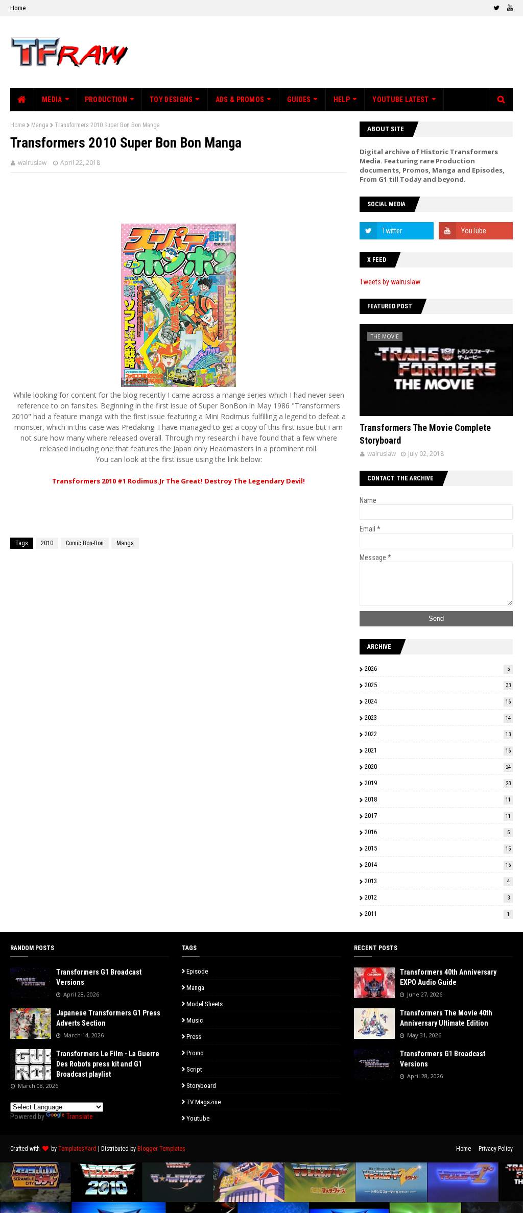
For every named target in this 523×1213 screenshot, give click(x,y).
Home (18, 8)
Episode (197, 971)
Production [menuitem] (106, 99)
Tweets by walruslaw (390, 282)
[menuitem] (22, 99)
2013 (437, 881)
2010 (47, 543)
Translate (79, 1116)
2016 (437, 832)
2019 (438, 783)
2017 (438, 815)
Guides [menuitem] (299, 99)
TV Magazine (203, 1102)
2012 (437, 897)
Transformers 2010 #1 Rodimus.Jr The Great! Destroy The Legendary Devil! (178, 481)
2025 (438, 685)
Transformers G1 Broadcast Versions (98, 977)
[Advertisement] (178, 198)
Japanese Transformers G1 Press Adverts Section (108, 1018)
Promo (195, 1053)
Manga (40, 125)
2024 (438, 701)
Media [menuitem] (52, 99)
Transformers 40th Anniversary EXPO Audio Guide (448, 977)
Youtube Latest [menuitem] (400, 99)
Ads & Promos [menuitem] (240, 99)
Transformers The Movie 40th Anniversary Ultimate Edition (446, 1018)
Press (193, 1036)
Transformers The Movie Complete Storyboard (425, 434)
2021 (438, 750)
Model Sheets (204, 1004)
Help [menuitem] (342, 99)
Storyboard (201, 1085)
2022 (438, 734)
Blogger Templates (161, 1148)
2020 (438, 766)
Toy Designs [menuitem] (171, 99)
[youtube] (509, 8)
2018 (438, 799)
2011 (437, 913)
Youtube (197, 1118)
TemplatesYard (77, 1148)
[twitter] (496, 8)
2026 (437, 668)
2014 (438, 864)
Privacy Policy (496, 1148)
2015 (438, 848)
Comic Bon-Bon (85, 543)
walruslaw (32, 162)
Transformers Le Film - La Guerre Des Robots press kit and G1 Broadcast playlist (107, 1064)
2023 (438, 717)
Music (194, 1020)
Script (194, 1069)
